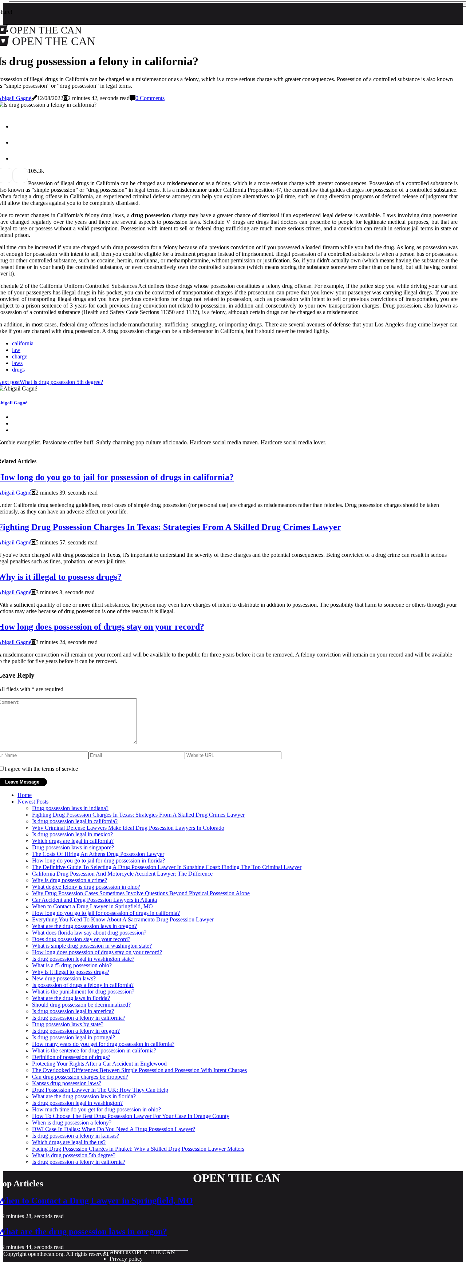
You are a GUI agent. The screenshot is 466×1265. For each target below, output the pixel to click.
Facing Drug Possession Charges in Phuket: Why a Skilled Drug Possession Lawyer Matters (138, 1149)
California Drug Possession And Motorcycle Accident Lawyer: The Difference (122, 874)
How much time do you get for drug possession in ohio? (96, 1109)
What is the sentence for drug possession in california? (94, 1050)
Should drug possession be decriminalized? (81, 1005)
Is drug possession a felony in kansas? (75, 1136)
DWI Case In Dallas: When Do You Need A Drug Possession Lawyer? (113, 1129)
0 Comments (150, 98)
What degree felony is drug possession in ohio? (86, 887)
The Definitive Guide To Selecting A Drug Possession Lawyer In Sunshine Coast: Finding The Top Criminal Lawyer (166, 867)
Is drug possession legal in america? (73, 1011)
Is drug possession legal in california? (75, 821)
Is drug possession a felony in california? (78, 1018)
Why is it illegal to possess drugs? (70, 972)
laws (17, 363)
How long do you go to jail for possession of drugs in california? (106, 913)
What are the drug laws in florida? (71, 998)
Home (24, 795)
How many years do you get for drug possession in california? (103, 1044)
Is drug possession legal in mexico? (72, 834)
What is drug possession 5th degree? (73, 1155)
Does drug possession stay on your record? (81, 939)
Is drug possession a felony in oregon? (76, 1031)
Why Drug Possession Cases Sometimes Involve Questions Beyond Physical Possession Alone (141, 893)
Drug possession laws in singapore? (73, 847)
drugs (18, 369)
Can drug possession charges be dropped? (80, 1077)
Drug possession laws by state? (67, 1024)
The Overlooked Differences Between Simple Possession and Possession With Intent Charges (139, 1070)
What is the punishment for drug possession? (83, 991)
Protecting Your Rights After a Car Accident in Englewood (99, 1063)
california (22, 343)
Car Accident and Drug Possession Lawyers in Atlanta (94, 900)
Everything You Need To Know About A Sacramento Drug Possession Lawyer (123, 919)
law (16, 350)
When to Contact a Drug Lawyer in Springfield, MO (92, 906)
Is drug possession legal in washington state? (83, 959)
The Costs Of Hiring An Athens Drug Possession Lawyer (98, 854)
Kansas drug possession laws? (66, 1083)
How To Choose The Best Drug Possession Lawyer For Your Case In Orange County (130, 1116)
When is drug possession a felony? (71, 1122)
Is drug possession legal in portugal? (73, 1037)
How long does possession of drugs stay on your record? (97, 952)
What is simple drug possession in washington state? (92, 946)
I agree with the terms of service (41, 769)
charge (19, 356)
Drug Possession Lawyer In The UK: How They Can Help (100, 1090)
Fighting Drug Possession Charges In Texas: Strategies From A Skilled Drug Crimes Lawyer (138, 815)
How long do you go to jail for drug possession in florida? (98, 860)
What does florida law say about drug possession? (89, 932)
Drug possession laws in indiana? (70, 808)
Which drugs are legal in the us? (69, 1142)
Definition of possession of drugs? (71, 1057)
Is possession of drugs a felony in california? (83, 985)
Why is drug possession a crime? (69, 880)
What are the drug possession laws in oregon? (84, 926)
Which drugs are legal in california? (73, 841)
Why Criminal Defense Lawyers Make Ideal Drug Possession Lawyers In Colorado (128, 828)
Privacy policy (126, 1259)
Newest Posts (32, 801)
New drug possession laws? (64, 978)
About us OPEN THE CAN (142, 1252)
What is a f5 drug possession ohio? (72, 965)
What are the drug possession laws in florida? (84, 1096)
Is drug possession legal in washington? (77, 1103)
